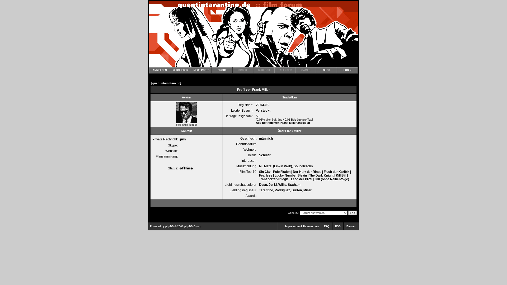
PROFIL (243, 70)
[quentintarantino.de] (166, 83)
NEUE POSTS (201, 70)
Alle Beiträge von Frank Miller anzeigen (283, 122)
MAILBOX (264, 70)
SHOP (326, 70)
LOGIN (347, 70)
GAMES (305, 70)
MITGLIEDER (180, 70)
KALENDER (285, 70)
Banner (351, 226)
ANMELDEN (160, 70)
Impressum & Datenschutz (302, 226)
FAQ (326, 226)
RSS (338, 226)
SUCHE (222, 70)
